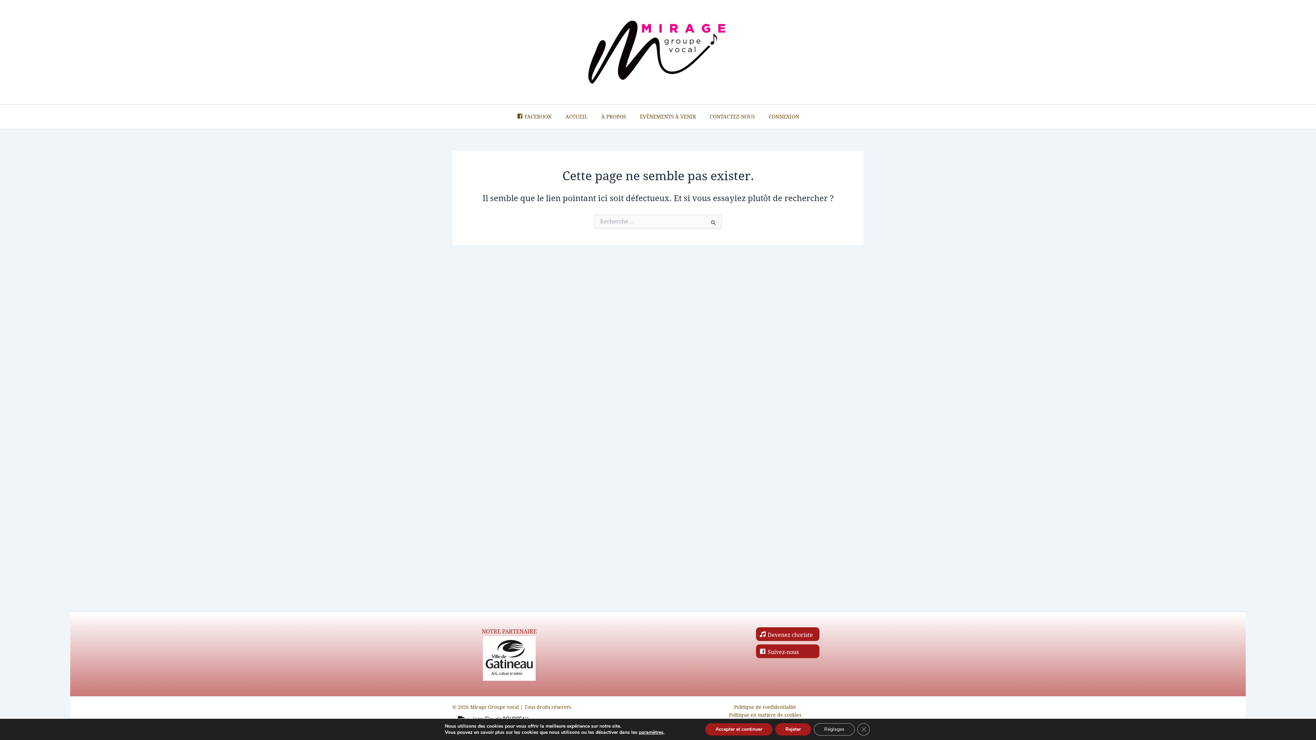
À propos (613, 117)
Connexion (784, 117)
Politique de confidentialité (765, 707)
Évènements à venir (668, 117)
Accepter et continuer (739, 729)
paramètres (651, 732)
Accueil (576, 117)
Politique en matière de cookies (765, 715)
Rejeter (793, 729)
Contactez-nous (732, 117)
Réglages (834, 729)
